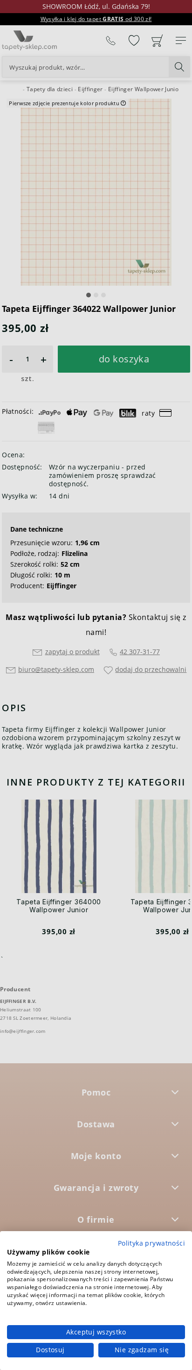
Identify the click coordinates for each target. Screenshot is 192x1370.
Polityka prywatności (151, 1243)
